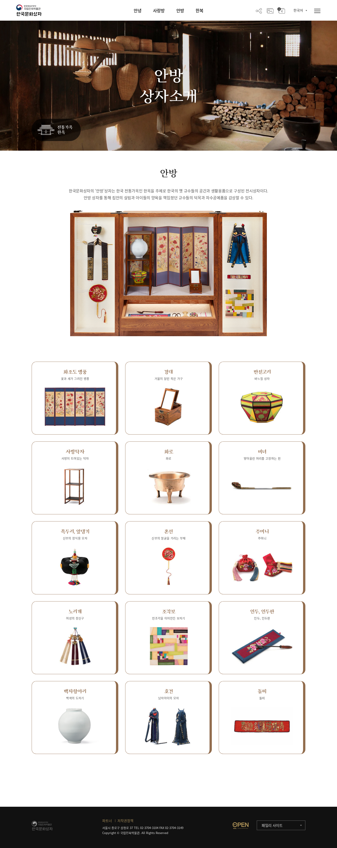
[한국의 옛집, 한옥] (56, 130)
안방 (180, 10)
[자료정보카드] (281, 10)
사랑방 (159, 10)
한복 (199, 10)
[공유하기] (259, 10)
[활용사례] (270, 10)
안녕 (137, 10)
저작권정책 (125, 820)
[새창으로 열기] (240, 825)
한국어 (298, 10)
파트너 (107, 820)
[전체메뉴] (317, 11)
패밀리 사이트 (272, 825)
